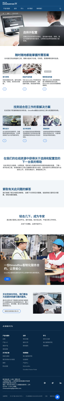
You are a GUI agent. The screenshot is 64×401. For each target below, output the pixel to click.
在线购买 (25, 359)
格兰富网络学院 (47, 342)
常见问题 (25, 339)
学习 (44, 336)
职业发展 (5, 366)
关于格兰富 (6, 353)
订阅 (43, 396)
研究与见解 (46, 339)
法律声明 (5, 396)
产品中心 (25, 363)
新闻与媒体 (6, 356)
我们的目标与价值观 (9, 359)
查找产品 (5, 346)
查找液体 (5, 349)
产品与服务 (6, 336)
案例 (4, 363)
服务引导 (25, 342)
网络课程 (45, 346)
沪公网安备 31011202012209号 (32, 396)
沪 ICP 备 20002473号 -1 (16, 396)
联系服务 (25, 346)
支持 (24, 336)
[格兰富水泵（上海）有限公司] (3, 14)
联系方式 (49, 396)
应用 (4, 339)
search (60, 8)
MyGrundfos (26, 366)
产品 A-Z (5, 342)
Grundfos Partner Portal (30, 369)
